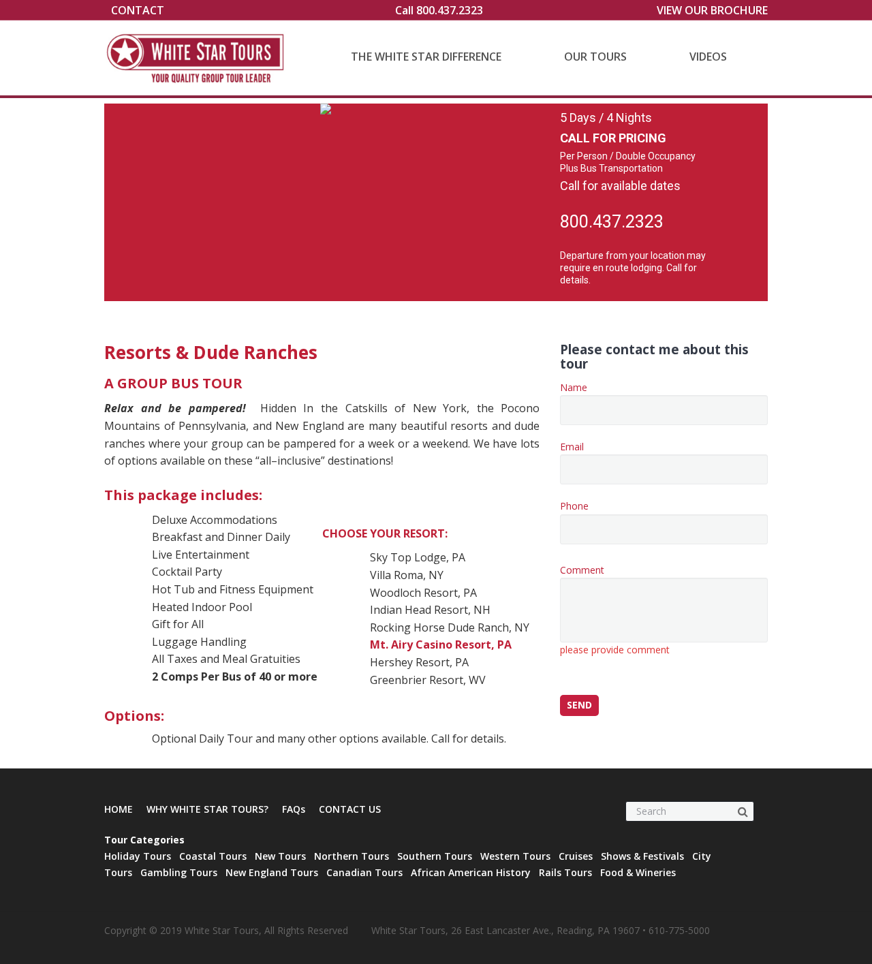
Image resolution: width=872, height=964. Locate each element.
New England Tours (271, 872)
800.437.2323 (612, 222)
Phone (574, 505)
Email (572, 446)
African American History (471, 872)
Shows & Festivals (642, 856)
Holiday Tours (137, 856)
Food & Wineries (638, 872)
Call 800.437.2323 (439, 10)
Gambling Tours (178, 872)
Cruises (576, 856)
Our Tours (595, 56)
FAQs (293, 809)
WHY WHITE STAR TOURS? (207, 809)
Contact (137, 10)
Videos (708, 56)
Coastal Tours (213, 856)
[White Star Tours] (198, 57)
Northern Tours (351, 856)
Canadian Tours (364, 872)
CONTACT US (350, 809)
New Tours (280, 856)
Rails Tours (565, 872)
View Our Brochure (712, 10)
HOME (118, 809)
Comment (615, 609)
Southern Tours (434, 856)
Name (573, 387)
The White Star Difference (426, 56)
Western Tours (515, 856)
